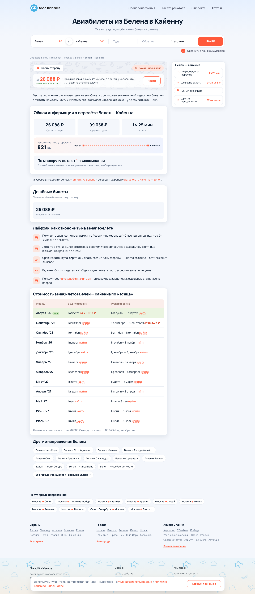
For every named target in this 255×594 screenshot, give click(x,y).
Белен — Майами (107, 450)
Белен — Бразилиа (68, 458)
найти (142, 313)
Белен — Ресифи (154, 458)
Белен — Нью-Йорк (46, 450)
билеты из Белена (84, 179)
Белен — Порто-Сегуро (49, 466)
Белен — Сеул (43, 458)
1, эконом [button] (177, 41)
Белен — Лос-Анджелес (77, 450)
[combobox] (49, 41)
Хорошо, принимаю (204, 583)
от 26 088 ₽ (88, 313)
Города (68, 57)
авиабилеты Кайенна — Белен (142, 179)
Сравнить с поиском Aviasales (206, 51)
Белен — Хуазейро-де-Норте (116, 466)
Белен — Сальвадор (97, 458)
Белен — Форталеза (126, 458)
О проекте (199, 8)
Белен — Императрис (81, 466)
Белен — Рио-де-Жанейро (138, 450)
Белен (78, 57)
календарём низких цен (75, 279)
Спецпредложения (142, 8)
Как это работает (173, 8)
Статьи (217, 8)
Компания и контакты (186, 573)
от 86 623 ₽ (152, 323)
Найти (152, 81)
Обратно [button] (148, 41)
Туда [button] (116, 41)
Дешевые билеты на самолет (45, 57)
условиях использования (135, 582)
